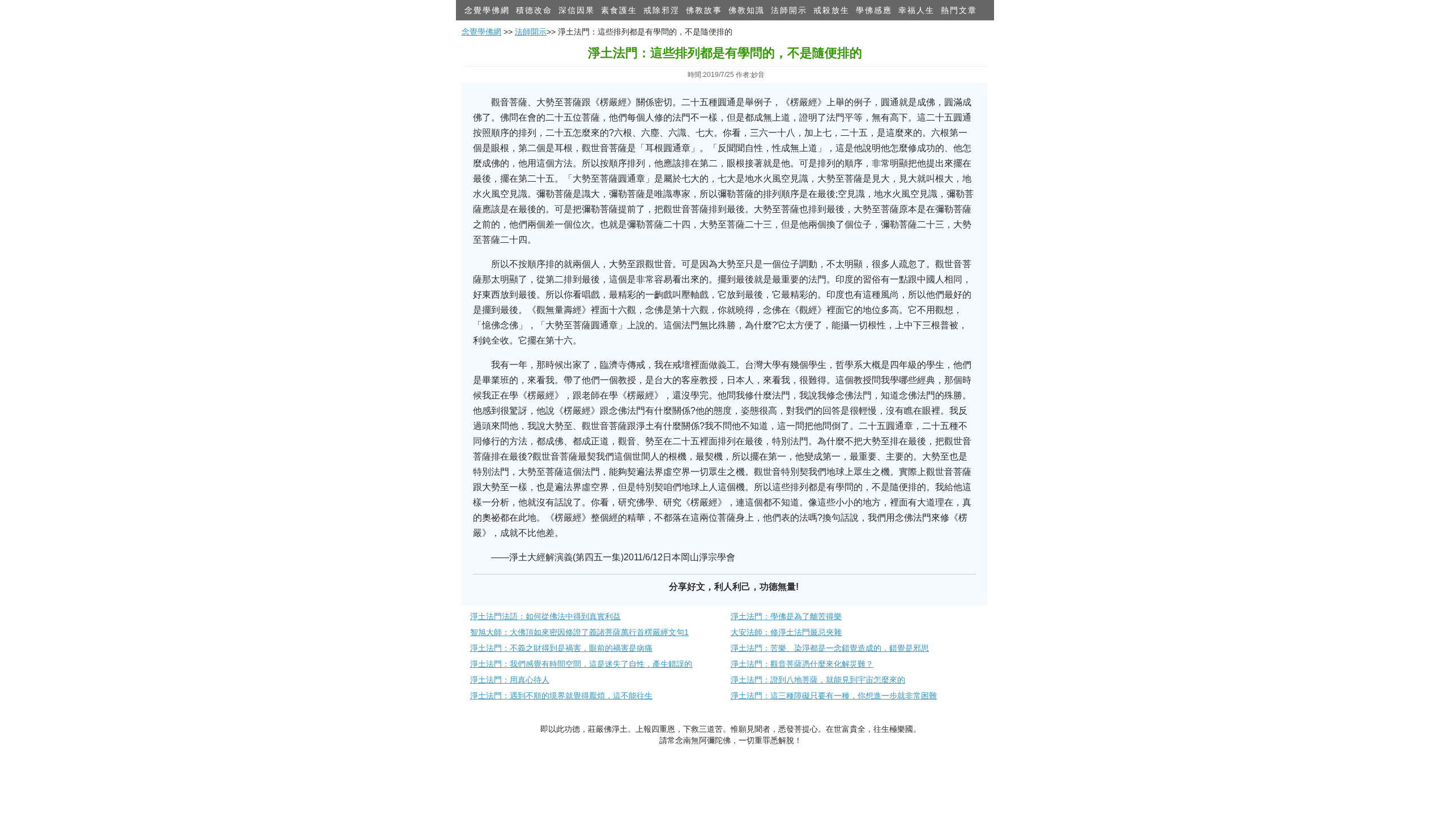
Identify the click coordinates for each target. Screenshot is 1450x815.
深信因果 (576, 10)
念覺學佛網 (487, 10)
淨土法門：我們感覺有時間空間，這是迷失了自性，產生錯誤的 (581, 663)
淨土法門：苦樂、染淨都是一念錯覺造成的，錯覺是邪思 (830, 648)
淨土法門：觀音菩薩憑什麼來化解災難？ (802, 663)
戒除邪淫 (661, 10)
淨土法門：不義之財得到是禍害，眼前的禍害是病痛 (561, 648)
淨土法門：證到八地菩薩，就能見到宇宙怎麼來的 (818, 679)
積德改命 (534, 10)
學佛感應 (874, 10)
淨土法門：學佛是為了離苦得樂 (786, 616)
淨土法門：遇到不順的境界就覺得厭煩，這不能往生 (561, 695)
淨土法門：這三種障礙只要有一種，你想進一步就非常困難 (834, 695)
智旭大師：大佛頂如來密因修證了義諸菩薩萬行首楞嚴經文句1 (579, 632)
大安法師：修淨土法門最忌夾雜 (786, 632)
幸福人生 (916, 10)
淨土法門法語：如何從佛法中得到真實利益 (545, 616)
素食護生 (619, 10)
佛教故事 (704, 10)
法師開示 (789, 10)
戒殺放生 (831, 10)
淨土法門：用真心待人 (509, 679)
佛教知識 (746, 10)
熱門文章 (959, 10)
